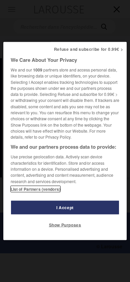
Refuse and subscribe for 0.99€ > (88, 49)
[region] (65, 141)
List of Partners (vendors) (35, 189)
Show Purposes (65, 225)
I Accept (65, 207)
